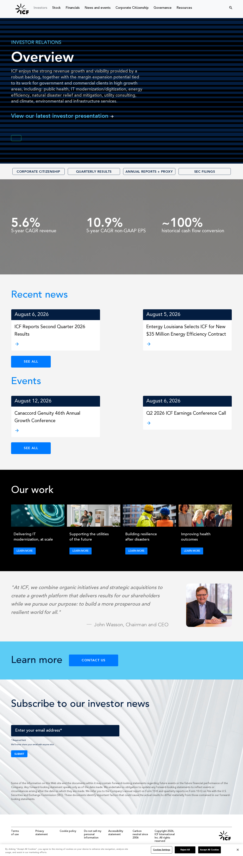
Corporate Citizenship (132, 8)
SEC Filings (204, 171)
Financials (73, 8)
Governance (163, 8)
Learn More (25, 551)
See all (31, 361)
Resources (184, 8)
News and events (98, 8)
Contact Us (93, 660)
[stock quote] (16, 138)
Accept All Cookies (209, 850)
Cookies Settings (161, 850)
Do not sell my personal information (92, 834)
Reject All (185, 850)
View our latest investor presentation (59, 116)
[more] (55, 430)
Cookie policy (68, 831)
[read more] (55, 344)
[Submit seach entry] (228, 6)
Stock (56, 8)
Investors (40, 8)
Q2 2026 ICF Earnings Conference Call (186, 413)
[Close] (237, 849)
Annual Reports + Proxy (149, 171)
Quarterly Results (94, 171)
